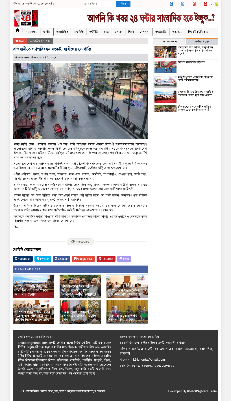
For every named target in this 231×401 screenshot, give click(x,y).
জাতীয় (47, 32)
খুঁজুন (123, 3)
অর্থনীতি (93, 32)
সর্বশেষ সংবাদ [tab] (169, 41)
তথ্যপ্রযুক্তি (160, 32)
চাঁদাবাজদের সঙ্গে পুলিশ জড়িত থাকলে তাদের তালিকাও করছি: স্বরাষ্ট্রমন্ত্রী (78, 290)
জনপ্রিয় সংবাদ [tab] (202, 41)
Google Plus (85, 259)
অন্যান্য (176, 32)
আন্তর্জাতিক (62, 32)
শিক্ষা (131, 32)
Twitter (44, 259)
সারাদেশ (31, 32)
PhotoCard (82, 241)
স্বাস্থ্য (106, 32)
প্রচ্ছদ (21, 41)
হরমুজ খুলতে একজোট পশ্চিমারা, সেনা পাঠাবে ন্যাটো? (195, 78)
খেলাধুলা (144, 32)
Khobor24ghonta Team (202, 391)
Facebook (23, 259)
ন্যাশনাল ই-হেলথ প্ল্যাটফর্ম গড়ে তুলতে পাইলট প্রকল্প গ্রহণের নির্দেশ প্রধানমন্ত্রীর (32, 316)
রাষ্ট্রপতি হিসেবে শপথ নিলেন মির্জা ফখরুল (122, 318)
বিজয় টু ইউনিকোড (198, 32)
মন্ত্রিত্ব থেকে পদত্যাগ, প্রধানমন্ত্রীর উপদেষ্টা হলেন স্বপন (78, 316)
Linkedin (62, 259)
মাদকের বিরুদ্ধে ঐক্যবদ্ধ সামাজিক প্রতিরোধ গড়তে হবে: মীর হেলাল (31, 290)
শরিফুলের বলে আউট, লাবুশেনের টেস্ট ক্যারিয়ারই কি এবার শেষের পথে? (195, 51)
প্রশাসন (118, 32)
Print (125, 259)
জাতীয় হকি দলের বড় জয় (191, 62)
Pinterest (107, 259)
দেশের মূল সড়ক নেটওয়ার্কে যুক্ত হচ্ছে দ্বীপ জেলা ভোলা (127, 292)
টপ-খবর (45, 41)
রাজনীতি (78, 32)
